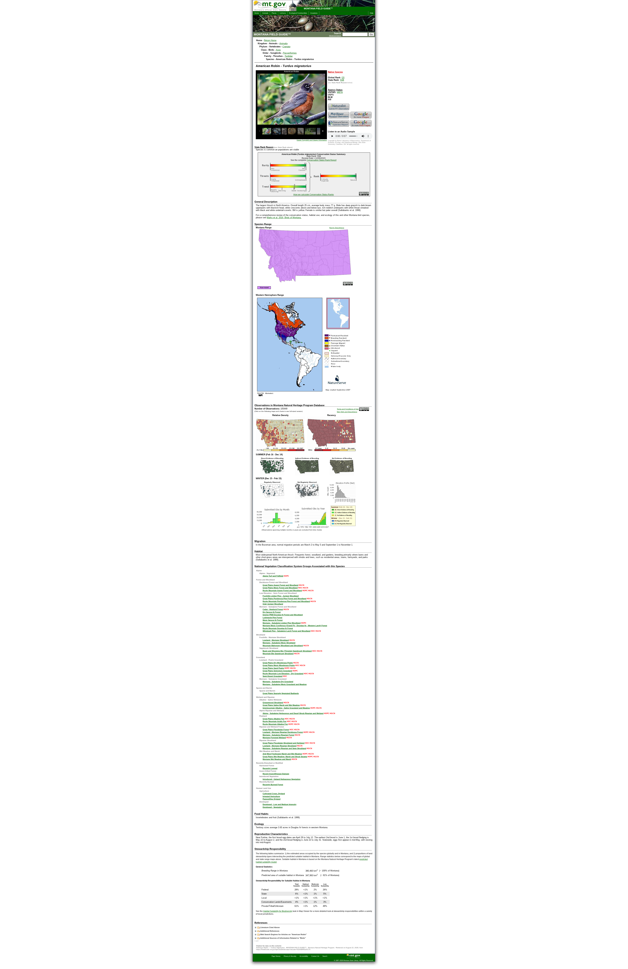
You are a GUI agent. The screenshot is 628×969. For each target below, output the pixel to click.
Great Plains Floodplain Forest (276, 730)
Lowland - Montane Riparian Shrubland (280, 746)
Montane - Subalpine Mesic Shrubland (279, 643)
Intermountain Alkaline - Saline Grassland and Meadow (286, 708)
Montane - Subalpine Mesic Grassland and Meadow (285, 684)
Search (325, 956)
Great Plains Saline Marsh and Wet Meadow (281, 705)
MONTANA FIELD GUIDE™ (318, 8)
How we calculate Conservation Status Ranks (313, 195)
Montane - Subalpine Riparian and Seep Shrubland (284, 748)
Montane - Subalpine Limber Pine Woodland (282, 623)
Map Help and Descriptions (347, 412)
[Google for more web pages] (361, 126)
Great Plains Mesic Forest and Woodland (280, 588)
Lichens (283, 13)
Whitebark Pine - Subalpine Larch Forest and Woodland (286, 631)
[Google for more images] (361, 118)
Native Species (335, 72)
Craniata (286, 46)
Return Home (270, 40)
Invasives (313, 13)
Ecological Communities (298, 13)
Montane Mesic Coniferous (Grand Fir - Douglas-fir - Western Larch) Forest (295, 626)
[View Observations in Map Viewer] (339, 118)
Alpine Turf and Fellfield (273, 576)
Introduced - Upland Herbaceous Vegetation (281, 779)
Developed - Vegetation (273, 807)
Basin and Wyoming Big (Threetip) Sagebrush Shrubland (287, 651)
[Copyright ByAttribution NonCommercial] (364, 195)
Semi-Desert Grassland (272, 676)
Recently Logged (270, 768)
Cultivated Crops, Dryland (274, 794)
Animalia (283, 43)
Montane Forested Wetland (274, 738)
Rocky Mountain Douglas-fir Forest (278, 628)
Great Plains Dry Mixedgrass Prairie (278, 663)
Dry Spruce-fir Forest (272, 612)
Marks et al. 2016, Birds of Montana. (284, 217)
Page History (276, 956)
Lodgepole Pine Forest (272, 618)
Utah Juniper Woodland (273, 604)
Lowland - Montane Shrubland (276, 640)
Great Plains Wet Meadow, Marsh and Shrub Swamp (285, 757)
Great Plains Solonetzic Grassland (277, 671)
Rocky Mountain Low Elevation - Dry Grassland (283, 674)
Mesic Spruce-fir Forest (273, 620)
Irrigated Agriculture (271, 796)
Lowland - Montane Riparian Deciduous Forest (283, 732)
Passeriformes (290, 53)
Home (256, 13)
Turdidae (289, 56)
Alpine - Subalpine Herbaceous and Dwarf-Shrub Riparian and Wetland (293, 713)
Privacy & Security (290, 956)
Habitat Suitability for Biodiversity (277, 911)
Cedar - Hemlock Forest (273, 609)
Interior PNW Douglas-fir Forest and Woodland (283, 615)
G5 (343, 77)
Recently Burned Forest (273, 785)
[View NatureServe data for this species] (339, 126)
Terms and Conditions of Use (348, 409)
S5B (342, 80)
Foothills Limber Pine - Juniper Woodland (281, 596)
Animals (265, 13)
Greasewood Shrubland (273, 703)
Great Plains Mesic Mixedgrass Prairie (279, 665)
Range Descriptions (336, 228)
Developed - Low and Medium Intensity (279, 804)
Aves (278, 50)
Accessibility (304, 956)
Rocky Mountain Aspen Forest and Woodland (282, 591)
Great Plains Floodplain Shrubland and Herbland (284, 743)
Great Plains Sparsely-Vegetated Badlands (281, 693)
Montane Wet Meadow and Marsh (277, 759)
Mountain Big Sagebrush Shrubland (278, 654)
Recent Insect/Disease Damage (276, 774)
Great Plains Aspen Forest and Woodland (280, 585)
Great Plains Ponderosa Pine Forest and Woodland (284, 599)
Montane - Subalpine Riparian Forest (278, 735)
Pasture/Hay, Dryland (271, 799)
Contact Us (315, 956)
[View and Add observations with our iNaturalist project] (339, 110)
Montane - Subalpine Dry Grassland (278, 682)
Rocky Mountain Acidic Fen (274, 721)
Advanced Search (335, 36)
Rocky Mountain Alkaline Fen (275, 724)
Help (371, 13)
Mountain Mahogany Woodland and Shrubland (283, 646)
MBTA (340, 92)
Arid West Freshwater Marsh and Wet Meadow (282, 754)
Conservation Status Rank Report (321, 160)
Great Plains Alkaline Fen (273, 719)
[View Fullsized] (280, 450)
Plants (274, 13)
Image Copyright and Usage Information (312, 140)
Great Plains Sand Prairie (273, 668)
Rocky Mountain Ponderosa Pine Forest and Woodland (286, 601)
